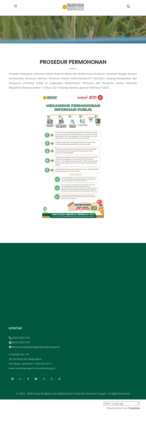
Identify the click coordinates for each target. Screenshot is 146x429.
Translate (134, 408)
